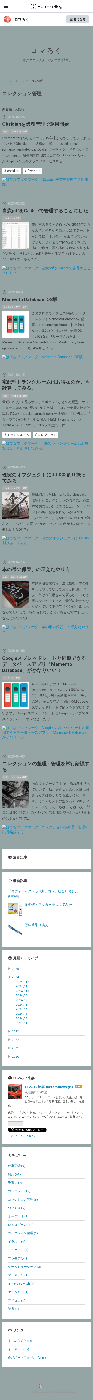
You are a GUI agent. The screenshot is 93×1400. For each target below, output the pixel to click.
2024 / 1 (21, 1023)
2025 (15, 968)
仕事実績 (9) (16, 1166)
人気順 (19, 109)
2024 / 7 (21, 1000)
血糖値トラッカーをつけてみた (48, 905)
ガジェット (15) (19, 1191)
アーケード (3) (18, 1250)
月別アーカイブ (25, 958)
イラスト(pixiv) (18, 1349)
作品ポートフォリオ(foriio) (27, 1357)
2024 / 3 (21, 1013)
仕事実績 (13, 896)
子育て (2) (15, 1182)
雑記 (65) (14, 1174)
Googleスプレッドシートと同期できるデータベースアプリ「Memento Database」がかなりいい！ (44, 664)
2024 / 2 (21, 1018)
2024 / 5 (21, 1004)
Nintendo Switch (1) (21, 1283)
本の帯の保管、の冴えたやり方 (36, 569)
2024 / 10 (22, 991)
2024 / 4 (21, 1009)
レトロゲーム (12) (20, 1224)
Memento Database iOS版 (30, 299)
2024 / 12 (22, 981)
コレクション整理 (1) (23, 1233)
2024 (15, 977)
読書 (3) (13, 1309)
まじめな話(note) (20, 1340)
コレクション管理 (19, 131)
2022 (15, 1039)
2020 (15, 1056)
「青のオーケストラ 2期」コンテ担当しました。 (45, 891)
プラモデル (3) (18, 1258)
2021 (15, 1048)
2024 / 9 (21, 995)
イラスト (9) (16, 1241)
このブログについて (22, 1136)
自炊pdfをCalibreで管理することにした (45, 210)
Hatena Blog (42, 1391)
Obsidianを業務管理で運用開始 (35, 124)
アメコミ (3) (16, 1300)
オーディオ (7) (18, 1216)
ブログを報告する (63, 1391)
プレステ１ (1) (18, 1275)
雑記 (5, 131)
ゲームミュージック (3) (24, 1266)
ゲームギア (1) (18, 1292)
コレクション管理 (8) (23, 1199)
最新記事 (20, 880)
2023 (15, 1031)
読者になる (78, 19)
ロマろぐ (21, 19)
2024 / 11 (22, 986)
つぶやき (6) (16, 1208)
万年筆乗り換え (36, 925)
